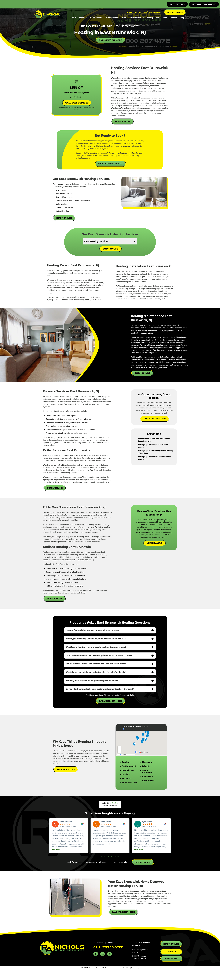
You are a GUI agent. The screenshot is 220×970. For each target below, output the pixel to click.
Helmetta (126, 778)
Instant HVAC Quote (203, 4)
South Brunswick (147, 771)
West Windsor (148, 781)
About (73, 18)
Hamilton (126, 774)
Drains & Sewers (96, 18)
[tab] (110, 630)
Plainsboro (147, 762)
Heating (150, 18)
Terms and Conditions (123, 968)
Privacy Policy (135, 968)
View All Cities (65, 769)
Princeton (146, 766)
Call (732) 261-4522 (110, 40)
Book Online (175, 12)
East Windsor (128, 770)
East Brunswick (129, 766)
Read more (56, 849)
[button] (102, 856)
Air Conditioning (136, 18)
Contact (173, 18)
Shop (182, 18)
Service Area (161, 18)
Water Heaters (112, 18)
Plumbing (83, 18)
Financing (171, 958)
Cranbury (126, 762)
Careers (171, 952)
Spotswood (147, 777)
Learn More (154, 543)
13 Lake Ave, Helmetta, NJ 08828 (141, 944)
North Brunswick (129, 783)
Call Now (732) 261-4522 (144, 12)
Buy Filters (177, 4)
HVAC (124, 18)
